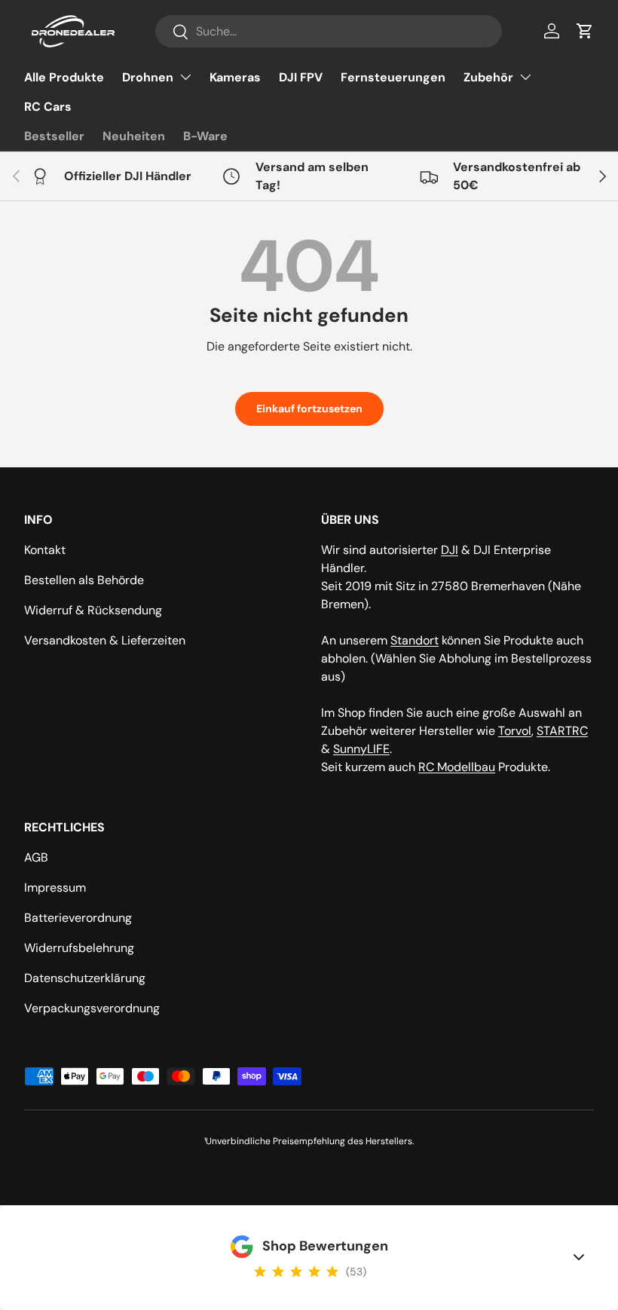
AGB (36, 857)
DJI (449, 550)
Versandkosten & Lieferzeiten (104, 640)
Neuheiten (133, 136)
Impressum (55, 887)
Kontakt (45, 550)
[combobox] (328, 31)
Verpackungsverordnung (92, 1008)
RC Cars (48, 107)
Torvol (514, 731)
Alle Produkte (64, 77)
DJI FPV (301, 77)
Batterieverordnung (78, 918)
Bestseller (54, 136)
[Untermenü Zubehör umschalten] (525, 77)
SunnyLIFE (361, 749)
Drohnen (147, 77)
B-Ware (205, 136)
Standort (414, 640)
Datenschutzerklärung (84, 978)
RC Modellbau (456, 767)
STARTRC (562, 731)
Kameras (235, 77)
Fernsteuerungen (393, 77)
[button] (584, 30)
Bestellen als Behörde (84, 580)
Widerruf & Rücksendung (93, 610)
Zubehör (488, 77)
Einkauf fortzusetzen (309, 408)
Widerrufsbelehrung (79, 948)
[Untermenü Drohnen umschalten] (185, 77)
